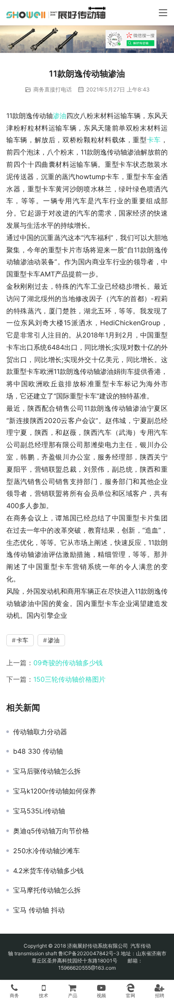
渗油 (59, 115)
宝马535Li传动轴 (39, 811)
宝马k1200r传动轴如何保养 (54, 791)
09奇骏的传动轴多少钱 (68, 662)
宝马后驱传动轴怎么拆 (47, 771)
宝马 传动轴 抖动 (39, 910)
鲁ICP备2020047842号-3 (89, 953)
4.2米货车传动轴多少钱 (48, 870)
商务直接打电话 (52, 89)
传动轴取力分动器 (40, 732)
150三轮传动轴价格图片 (69, 679)
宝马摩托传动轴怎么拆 (47, 890)
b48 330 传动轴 (38, 751)
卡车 (154, 139)
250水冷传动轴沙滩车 (46, 850)
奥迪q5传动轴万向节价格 (51, 831)
